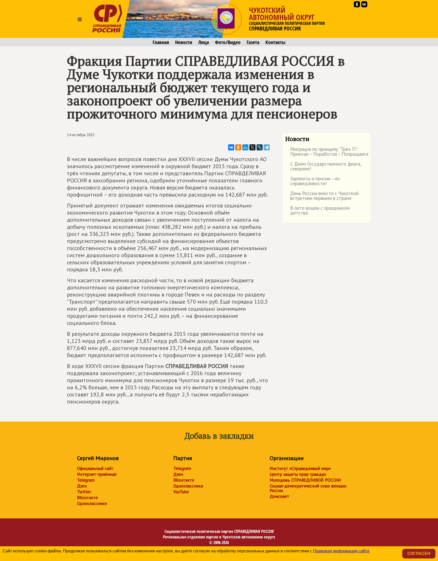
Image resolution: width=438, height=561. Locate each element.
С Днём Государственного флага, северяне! (323, 167)
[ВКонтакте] (231, 147)
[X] (252, 147)
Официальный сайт (95, 468)
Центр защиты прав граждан (298, 474)
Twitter (84, 491)
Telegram (86, 480)
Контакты (275, 42)
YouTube (181, 491)
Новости (183, 42)
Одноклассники (92, 503)
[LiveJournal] (260, 147)
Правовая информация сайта (341, 551)
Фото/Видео (228, 42)
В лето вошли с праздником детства (317, 211)
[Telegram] (267, 147)
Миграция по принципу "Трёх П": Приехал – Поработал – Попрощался (326, 152)
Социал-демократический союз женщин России (308, 488)
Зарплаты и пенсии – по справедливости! (312, 181)
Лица (203, 42)
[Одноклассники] (238, 147)
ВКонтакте (87, 497)
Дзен (82, 486)
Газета (253, 42)
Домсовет (279, 496)
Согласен (418, 553)
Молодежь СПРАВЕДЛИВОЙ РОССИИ (305, 480)
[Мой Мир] (245, 147)
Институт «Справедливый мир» (300, 468)
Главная (161, 42)
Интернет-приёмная (96, 474)
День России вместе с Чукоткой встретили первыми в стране (322, 196)
